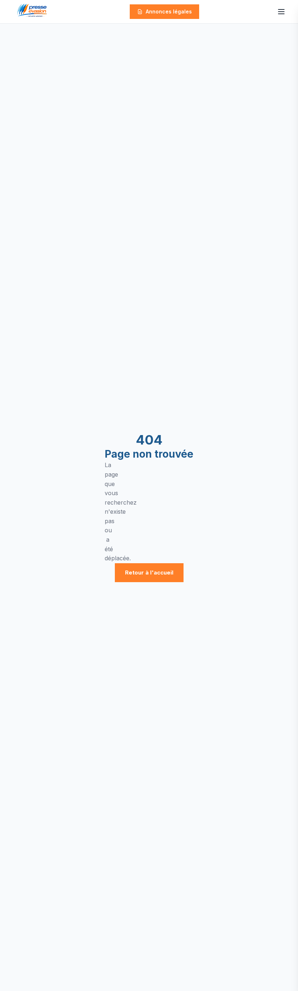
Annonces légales (169, 11)
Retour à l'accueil (149, 572)
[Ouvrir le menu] (281, 12)
